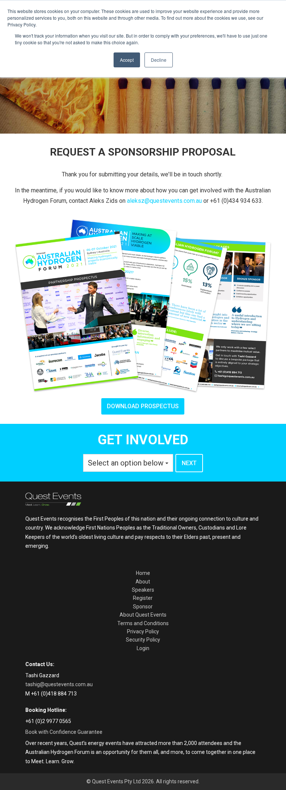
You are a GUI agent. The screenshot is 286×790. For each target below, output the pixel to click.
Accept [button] (127, 60)
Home (143, 573)
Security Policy (143, 640)
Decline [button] (158, 60)
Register (143, 598)
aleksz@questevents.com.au (164, 200)
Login (143, 648)
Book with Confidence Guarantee (63, 732)
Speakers (143, 590)
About (143, 582)
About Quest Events (143, 615)
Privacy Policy (143, 631)
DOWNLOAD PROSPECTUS (143, 406)
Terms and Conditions (143, 623)
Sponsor (143, 607)
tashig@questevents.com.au (59, 684)
